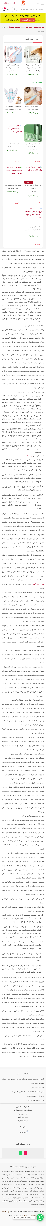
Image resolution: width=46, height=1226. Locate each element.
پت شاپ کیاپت (39, 27)
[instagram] (25, 1153)
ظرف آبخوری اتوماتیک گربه (23, 1110)
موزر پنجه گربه (38, 584)
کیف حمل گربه (23, 1117)
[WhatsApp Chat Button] (40, 1217)
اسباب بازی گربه (23, 1114)
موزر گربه (28, 456)
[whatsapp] (20, 1153)
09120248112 (10, 3)
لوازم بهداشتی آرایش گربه (15, 27)
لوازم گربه (29, 27)
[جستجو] (15, 9)
